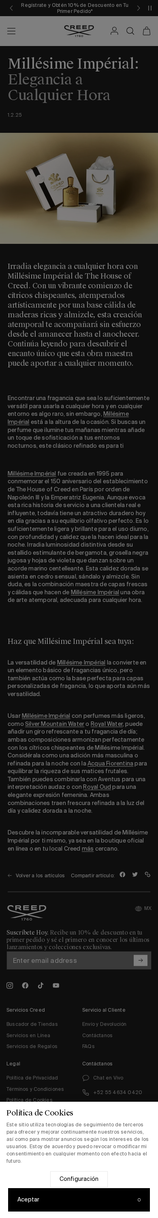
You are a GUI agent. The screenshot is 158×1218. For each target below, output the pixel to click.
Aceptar (28, 1199)
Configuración (79, 1179)
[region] (79, 1160)
